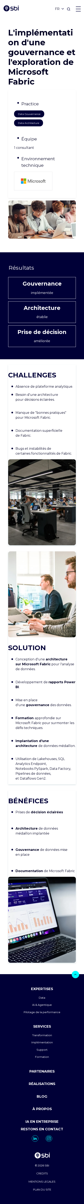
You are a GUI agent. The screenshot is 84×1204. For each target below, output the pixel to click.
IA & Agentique (42, 1004)
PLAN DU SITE (42, 1189)
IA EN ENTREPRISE (42, 1121)
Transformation (42, 1035)
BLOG (42, 1096)
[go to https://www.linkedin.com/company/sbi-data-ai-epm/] (35, 1138)
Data (42, 997)
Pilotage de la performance (42, 1012)
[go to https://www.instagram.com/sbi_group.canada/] (49, 1138)
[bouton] (75, 974)
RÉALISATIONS (42, 1084)
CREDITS (42, 1173)
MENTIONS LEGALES (42, 1181)
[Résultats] (42, 268)
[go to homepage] (42, 1156)
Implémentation (42, 1042)
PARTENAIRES (42, 1071)
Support (42, 1049)
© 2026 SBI (42, 1165)
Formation (42, 1056)
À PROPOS (42, 1109)
